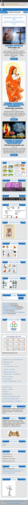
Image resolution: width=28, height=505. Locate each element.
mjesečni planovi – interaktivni (11, 374)
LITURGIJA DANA (7, 387)
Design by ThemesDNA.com (14, 503)
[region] (14, 170)
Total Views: (6, 458)
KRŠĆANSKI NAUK (7, 394)
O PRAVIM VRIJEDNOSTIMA (18, 104)
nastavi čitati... (14, 59)
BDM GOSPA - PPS (9, 45)
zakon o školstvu (7, 379)
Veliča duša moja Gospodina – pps (14, 145)
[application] (14, 198)
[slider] (23, 198)
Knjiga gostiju (14, 466)
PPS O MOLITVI (19, 141)
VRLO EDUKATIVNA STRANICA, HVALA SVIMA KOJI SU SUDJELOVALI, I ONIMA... (14, 470)
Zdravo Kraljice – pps (14, 48)
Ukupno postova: (7, 461)
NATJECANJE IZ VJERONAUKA (14, 320)
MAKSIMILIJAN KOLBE (9, 308)
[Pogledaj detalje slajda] (14, 186)
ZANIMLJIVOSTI (14, 418)
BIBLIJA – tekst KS (8, 389)
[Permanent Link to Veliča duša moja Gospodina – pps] (14, 130)
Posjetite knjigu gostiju (9, 473)
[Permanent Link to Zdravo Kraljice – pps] (14, 35)
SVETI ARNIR (6, 303)
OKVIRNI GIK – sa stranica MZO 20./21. (13, 359)
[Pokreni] (4, 199)
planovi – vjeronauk (9, 369)
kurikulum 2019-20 (8, 362)
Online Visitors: (7, 454)
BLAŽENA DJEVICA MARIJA (18, 103)
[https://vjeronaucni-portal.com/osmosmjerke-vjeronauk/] (10, 257)
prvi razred (6, 364)
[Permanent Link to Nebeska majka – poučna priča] (14, 81)
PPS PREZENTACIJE (14, 205)
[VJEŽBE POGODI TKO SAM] (9, 238)
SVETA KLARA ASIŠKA (9, 306)
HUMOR (14, 406)
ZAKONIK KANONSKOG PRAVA (11, 398)
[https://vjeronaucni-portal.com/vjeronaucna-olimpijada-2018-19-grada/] (14, 326)
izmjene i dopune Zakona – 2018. (12, 381)
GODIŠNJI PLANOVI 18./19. (10, 372)
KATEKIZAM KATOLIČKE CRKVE (11, 396)
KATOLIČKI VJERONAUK (18, 45)
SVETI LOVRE (6, 305)
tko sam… (14, 479)
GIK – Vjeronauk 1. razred (11, 366)
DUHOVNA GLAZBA (14, 196)
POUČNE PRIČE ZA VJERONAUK (14, 106)
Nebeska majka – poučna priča (14, 108)
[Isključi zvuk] (19, 199)
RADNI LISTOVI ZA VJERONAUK (14, 163)
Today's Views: (7, 456)
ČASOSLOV (6, 391)
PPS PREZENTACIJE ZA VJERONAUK (14, 143)
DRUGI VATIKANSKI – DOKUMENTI (12, 401)
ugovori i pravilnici (8, 376)
